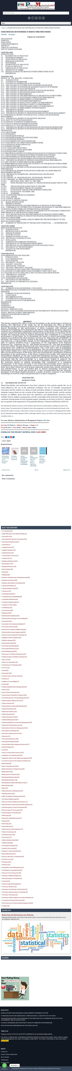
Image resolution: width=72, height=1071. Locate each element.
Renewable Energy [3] (8, 854)
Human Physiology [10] (9, 709)
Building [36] (6, 574)
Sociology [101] (6, 862)
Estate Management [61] (9, 651)
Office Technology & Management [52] (13, 796)
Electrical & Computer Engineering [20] (14, 629)
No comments (12, 34)
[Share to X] (6, 441)
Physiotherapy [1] (7, 826)
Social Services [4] (7, 859)
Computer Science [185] (9, 605)
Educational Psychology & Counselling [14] (14, 618)
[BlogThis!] (4, 441)
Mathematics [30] (7, 771)
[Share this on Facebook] (6, 437)
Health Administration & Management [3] (14, 687)
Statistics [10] (6, 864)
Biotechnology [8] (7, 569)
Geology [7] (5, 678)
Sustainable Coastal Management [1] (13, 867)
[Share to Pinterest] (10, 441)
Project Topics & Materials (9, 1054)
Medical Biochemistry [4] (9, 780)
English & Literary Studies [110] (11, 637)
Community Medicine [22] (10, 599)
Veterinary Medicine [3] (9, 886)
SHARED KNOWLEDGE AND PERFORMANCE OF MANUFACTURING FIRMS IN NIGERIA (26, 32)
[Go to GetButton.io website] (5, 1069)
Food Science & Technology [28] (11, 665)
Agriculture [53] (7, 536)
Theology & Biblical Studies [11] (11, 875)
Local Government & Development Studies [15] (16, 761)
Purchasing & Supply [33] (9, 845)
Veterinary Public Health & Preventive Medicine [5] (17, 897)
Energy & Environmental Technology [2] (14, 635)
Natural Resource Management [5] (12, 791)
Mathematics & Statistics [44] (10, 774)
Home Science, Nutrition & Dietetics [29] (14, 695)
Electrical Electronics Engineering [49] (14, 632)
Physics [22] (5, 821)
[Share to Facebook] (8, 441)
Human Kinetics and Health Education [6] (14, 706)
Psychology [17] (7, 837)
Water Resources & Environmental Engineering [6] (17, 903)
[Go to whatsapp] (4, 1065)
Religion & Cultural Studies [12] (11, 851)
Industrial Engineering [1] (10, 717)
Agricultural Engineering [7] (10, 542)
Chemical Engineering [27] (10, 588)
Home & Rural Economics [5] (10, 692)
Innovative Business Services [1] (12, 733)
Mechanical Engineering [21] (10, 777)
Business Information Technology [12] (13, 583)
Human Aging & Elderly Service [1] (12, 700)
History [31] (5, 689)
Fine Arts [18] (6, 659)
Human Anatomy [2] (8, 703)
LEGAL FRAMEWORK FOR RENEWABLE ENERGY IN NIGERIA (24, 460)
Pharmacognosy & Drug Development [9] (14, 807)
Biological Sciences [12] (9, 566)
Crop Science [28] (7, 610)
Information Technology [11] (10, 730)
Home (3, 28)
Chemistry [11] (6, 591)
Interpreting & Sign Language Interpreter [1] (15, 744)
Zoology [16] (6, 906)
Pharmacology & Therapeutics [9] (12, 810)
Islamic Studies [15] (8, 747)
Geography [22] (7, 673)
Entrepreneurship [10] (9, 643)
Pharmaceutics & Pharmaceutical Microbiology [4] (17, 804)
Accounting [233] (7, 531)
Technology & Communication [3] (12, 870)
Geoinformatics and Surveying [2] (12, 676)
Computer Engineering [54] (10, 602)
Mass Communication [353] (10, 766)
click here (46, 420)
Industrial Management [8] (10, 719)
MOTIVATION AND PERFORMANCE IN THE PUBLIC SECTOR (19, 1025)
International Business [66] (10, 739)
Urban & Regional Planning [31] (11, 884)
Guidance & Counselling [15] (10, 681)
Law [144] (5, 750)
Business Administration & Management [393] (16, 577)
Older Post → (67, 470)
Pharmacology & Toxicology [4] (11, 812)
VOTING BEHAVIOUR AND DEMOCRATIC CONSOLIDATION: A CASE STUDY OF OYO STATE (28, 1015)
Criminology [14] (7, 607)
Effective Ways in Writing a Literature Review (42, 459)
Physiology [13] (6, 823)
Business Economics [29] (9, 580)
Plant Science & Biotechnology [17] (12, 829)
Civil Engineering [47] (8, 594)
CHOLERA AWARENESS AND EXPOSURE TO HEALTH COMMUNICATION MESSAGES (26, 1022)
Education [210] (6, 613)
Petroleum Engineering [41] (10, 799)
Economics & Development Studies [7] (13, 624)
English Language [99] (8, 640)
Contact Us (4, 1051)
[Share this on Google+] (11, 437)
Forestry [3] (5, 667)
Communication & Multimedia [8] (12, 596)
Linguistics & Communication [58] (12, 755)
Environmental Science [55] (10, 648)
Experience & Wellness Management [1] (14, 654)
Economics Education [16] (9, 626)
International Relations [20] (10, 741)
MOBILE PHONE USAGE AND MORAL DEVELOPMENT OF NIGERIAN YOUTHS (24, 1013)
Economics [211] (7, 621)
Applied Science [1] (8, 553)
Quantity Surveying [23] (9, 848)
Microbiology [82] (7, 785)
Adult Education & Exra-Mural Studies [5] (14, 533)
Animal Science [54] (8, 547)
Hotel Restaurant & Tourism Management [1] (15, 698)
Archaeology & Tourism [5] (10, 555)
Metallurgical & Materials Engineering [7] (14, 782)
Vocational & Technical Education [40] (13, 900)
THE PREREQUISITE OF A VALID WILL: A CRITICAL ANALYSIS (33, 461)
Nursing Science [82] (8, 793)
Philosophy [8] (6, 815)
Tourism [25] (6, 881)
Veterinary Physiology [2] (10, 895)
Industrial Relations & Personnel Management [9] (17, 722)
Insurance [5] (6, 736)
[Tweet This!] (9, 437)
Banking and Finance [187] (10, 561)
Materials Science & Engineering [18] (13, 769)
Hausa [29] (5, 684)
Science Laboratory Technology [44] (13, 856)
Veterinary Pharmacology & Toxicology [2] (15, 892)
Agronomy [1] (6, 544)
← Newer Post (5, 470)
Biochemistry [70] (7, 563)
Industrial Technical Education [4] (12, 725)
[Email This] (3, 441)
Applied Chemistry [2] (8, 550)
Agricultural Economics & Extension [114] (14, 539)
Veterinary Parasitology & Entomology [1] (14, 889)
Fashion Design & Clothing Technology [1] (14, 657)
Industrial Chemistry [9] (9, 711)
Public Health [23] (7, 843)
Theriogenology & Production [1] (12, 878)
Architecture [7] (7, 558)
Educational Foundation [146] (10, 615)
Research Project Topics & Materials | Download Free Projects (41, 1068)
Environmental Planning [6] (10, 646)
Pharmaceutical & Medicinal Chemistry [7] (14, 802)
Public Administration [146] (10, 840)
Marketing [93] (6, 763)
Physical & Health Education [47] (12, 818)
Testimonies (4, 1060)
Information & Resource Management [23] (14, 728)
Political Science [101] (8, 834)
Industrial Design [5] (8, 714)
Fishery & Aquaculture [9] (10, 662)
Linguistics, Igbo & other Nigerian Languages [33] (17, 758)
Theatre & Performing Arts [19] (11, 873)
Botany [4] (5, 572)
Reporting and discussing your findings (17, 915)
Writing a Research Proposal (14, 458)
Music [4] (5, 788)
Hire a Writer (5, 1057)
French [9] (5, 670)
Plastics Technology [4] (9, 832)
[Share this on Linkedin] (13, 437)
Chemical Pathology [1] (9, 585)
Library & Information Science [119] (12, 752)
